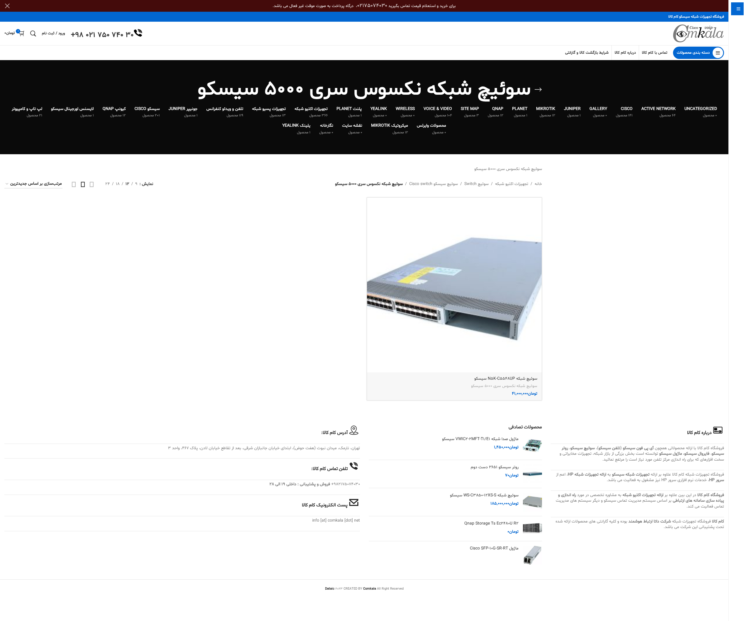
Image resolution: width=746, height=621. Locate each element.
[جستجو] (33, 33)
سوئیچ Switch (476, 184)
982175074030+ (345, 484)
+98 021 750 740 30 (102, 35)
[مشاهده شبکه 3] (83, 184)
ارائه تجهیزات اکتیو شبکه (643, 495)
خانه (538, 184)
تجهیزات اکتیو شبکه (511, 184)
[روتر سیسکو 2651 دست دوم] (532, 473)
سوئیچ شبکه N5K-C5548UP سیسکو (505, 378)
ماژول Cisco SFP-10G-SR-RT (494, 548)
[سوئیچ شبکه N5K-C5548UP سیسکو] (454, 285)
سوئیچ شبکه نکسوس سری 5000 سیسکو (504, 386)
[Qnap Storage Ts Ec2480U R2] (532, 529)
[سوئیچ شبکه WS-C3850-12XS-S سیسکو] (532, 502)
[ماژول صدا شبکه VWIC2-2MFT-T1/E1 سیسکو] (532, 445)
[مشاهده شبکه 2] (91, 184)
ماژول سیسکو (670, 454)
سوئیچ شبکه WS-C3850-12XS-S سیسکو (484, 495)
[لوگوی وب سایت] (698, 33)
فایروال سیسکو (696, 454)
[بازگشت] (538, 90)
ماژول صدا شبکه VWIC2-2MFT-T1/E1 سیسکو (480, 439)
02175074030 (372, 5)
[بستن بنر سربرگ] (7, 6)
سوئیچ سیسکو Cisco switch (433, 184)
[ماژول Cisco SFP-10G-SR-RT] (532, 555)
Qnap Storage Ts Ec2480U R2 (491, 523)
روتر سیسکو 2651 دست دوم (495, 467)
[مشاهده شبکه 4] (74, 184)
